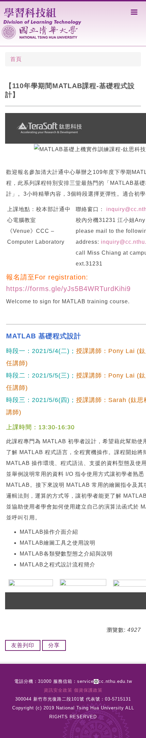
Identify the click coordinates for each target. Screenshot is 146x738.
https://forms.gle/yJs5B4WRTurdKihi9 (68, 288)
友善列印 (22, 645)
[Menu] (134, 12)
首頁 (16, 59)
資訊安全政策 (58, 690)
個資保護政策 (88, 690)
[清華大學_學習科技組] (43, 15)
